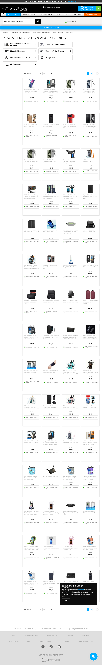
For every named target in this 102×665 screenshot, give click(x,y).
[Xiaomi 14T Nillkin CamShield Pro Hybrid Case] (51, 123)
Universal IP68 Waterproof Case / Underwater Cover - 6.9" (50, 267)
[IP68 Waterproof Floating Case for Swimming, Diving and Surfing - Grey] (71, 474)
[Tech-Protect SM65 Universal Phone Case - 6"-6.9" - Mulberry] (90, 298)
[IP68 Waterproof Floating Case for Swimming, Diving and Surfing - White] (31, 579)
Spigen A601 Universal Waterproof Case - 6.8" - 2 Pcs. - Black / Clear (70, 196)
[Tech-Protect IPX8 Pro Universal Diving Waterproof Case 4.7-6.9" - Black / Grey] (51, 87)
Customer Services (31, 636)
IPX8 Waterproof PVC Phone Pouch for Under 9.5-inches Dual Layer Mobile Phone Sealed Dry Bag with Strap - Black (31, 514)
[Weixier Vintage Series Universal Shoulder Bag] (90, 228)
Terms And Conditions (85, 641)
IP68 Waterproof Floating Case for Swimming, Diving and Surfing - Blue (31, 478)
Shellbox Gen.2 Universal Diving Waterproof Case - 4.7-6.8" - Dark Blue (51, 196)
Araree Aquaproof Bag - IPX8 (50, 476)
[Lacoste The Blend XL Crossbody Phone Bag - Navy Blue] (51, 579)
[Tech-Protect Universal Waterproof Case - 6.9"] (90, 158)
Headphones (50, 57)
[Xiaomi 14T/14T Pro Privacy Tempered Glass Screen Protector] (51, 158)
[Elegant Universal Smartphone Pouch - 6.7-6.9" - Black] (90, 193)
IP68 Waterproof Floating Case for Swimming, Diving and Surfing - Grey (70, 478)
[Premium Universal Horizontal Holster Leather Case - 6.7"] (51, 298)
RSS (28, 641)
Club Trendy (86, 636)
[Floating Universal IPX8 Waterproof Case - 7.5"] (90, 509)
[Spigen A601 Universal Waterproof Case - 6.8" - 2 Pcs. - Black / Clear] (71, 193)
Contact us (65, 641)
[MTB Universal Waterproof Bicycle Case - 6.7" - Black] (31, 439)
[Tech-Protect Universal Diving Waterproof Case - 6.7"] (90, 263)
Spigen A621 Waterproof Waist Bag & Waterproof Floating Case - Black (69, 161)
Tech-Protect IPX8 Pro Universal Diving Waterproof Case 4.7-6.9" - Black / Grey (50, 91)
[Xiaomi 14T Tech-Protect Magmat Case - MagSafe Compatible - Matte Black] (90, 123)
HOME (13, 636)
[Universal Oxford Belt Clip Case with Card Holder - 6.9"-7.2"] (31, 298)
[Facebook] (43, 646)
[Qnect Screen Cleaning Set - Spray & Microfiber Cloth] (71, 263)
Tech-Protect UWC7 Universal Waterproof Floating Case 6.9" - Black (90, 372)
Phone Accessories (29, 14)
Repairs (66, 14)
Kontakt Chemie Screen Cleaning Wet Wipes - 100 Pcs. (89, 407)
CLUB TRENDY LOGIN (52, 7)
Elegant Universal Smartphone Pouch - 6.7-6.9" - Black (90, 196)
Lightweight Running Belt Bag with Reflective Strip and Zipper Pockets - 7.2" (70, 231)
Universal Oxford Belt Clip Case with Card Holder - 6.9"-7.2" (30, 302)
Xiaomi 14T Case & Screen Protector (20, 44)
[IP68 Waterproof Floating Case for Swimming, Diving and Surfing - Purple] (90, 474)
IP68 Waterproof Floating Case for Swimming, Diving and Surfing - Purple (90, 478)
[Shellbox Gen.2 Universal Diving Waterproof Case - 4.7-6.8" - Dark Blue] (51, 193)
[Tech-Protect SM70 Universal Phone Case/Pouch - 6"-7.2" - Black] (51, 333)
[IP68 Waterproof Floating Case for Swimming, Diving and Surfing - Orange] (90, 544)
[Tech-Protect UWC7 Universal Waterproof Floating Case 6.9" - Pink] (71, 544)
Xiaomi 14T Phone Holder (20, 57)
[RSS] (51, 646)
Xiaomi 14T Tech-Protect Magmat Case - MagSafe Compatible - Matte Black (89, 126)
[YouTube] (59, 646)
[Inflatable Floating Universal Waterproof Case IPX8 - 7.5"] (31, 369)
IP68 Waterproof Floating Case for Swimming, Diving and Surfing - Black (31, 337)
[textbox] (22, 21)
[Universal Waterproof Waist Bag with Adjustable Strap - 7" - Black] (71, 509)
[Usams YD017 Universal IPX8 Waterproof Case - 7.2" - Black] (90, 579)
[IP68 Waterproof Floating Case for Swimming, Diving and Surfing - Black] (31, 333)
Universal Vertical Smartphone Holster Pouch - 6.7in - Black (50, 407)
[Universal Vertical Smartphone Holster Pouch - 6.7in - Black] (51, 404)
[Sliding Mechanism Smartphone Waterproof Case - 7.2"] (51, 544)
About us (70, 636)
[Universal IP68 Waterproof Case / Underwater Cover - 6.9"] (51, 263)
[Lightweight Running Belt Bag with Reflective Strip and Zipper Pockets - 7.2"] (71, 228)
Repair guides (14, 641)
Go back (6, 32)
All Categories (15, 64)
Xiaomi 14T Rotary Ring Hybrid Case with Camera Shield (69, 126)
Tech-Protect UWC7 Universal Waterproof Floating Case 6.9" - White (51, 513)
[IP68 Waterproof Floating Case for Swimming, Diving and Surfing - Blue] (31, 474)
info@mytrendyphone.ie (79, 629)
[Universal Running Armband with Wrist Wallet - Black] (51, 369)
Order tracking (52, 636)
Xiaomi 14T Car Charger (55, 51)
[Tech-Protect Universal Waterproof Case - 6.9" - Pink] (71, 439)
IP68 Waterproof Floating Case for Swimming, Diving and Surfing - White (31, 583)
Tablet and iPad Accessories (50, 14)
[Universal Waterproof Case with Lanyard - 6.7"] (51, 228)
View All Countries (45, 641)
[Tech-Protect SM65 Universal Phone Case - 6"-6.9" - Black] (31, 228)
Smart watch (77, 14)
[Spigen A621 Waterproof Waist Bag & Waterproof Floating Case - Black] (71, 158)
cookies (81, 589)
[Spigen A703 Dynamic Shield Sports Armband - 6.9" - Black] (71, 298)
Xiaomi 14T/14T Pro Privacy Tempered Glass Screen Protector (50, 161)
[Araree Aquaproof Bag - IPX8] (51, 474)
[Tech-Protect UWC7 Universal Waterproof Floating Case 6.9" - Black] (90, 369)
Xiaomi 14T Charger (18, 51)
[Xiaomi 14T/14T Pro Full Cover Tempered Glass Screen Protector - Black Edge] (90, 87)
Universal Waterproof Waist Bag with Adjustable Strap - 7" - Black (70, 513)
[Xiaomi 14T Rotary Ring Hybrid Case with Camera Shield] (71, 123)
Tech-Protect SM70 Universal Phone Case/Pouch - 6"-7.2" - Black (51, 337)
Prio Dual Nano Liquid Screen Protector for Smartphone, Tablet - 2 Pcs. (31, 91)
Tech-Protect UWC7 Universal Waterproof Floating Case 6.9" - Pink (70, 548)
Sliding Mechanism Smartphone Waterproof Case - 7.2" (51, 548)
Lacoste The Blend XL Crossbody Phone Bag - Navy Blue (51, 583)
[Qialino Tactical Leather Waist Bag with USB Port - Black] (71, 579)
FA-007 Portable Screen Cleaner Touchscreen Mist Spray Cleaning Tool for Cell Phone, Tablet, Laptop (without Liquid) (90, 339)
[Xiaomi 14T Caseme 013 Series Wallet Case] (31, 123)
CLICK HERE (72, 1)
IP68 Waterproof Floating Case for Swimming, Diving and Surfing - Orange (90, 548)
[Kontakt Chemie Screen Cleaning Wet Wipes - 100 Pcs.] (90, 404)
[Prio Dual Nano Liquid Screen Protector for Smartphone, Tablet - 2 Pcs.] (31, 87)
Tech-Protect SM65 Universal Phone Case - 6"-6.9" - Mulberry (90, 302)
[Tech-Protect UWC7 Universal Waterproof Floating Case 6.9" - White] (51, 509)
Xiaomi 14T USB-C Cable (55, 44)
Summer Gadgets (93, 14)
